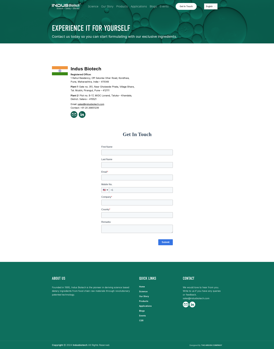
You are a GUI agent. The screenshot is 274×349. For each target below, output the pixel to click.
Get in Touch (186, 6)
